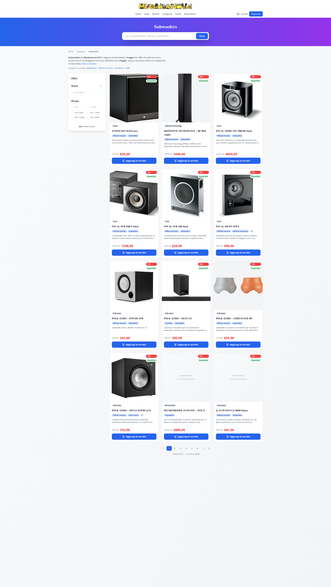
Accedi (244, 14)
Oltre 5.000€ (94, 117)
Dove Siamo (190, 14)
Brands (155, 14)
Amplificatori (91, 68)
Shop (146, 14)
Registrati (256, 14)
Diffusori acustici (106, 68)
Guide (178, 14)
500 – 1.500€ (94, 113)
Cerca (202, 36)
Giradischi (119, 68)
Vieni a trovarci (89, 63)
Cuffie (127, 68)
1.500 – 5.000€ (79, 117)
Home (138, 14)
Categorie (167, 14)
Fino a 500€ (79, 113)
